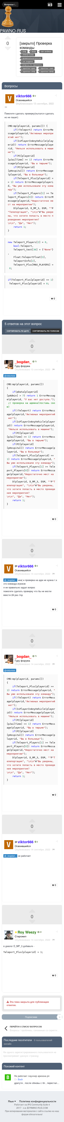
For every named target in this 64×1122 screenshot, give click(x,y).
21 (40, 932)
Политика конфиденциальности (37, 1101)
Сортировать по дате (18, 331)
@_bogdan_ (10, 580)
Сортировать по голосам (46, 331)
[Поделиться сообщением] (56, 95)
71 (35, 361)
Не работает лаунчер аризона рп (31, 1076)
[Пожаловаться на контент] (6, 107)
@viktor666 (9, 375)
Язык (11, 1101)
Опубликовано (32, 369)
